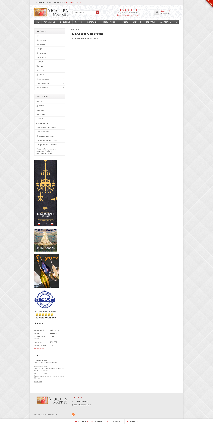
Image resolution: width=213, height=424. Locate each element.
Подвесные (65, 22)
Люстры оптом (42, 123)
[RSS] (73, 415)
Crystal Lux (38, 342)
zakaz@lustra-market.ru (73, 2)
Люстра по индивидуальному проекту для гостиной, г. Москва (49, 369)
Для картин (150, 22)
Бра (37, 22)
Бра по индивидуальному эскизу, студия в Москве (49, 377)
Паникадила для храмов (45, 136)
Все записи (38, 382)
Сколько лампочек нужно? (46, 127)
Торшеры (124, 22)
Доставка (40, 106)
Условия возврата (43, 132)
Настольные (92, 22)
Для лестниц (165, 22)
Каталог (43, 31)
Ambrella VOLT (55, 330)
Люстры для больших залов (46, 145)
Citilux (52, 337)
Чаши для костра (42, 83)
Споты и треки (109, 22)
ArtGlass (37, 333)
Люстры (78, 22)
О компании (40, 114)
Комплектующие (42, 79)
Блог (50, 2)
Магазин (41, 2)
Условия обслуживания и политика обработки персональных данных (46, 151)
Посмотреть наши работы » (127, 15)
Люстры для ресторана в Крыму (45, 362)
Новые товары (42, 87)
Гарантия (40, 110)
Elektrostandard (40, 345)
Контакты (40, 119)
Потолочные (49, 22)
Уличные (137, 22)
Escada (52, 345)
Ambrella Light (39, 330)
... (176, 22)
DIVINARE (53, 342)
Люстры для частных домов (46, 140)
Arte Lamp (53, 333)
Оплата (39, 101)
